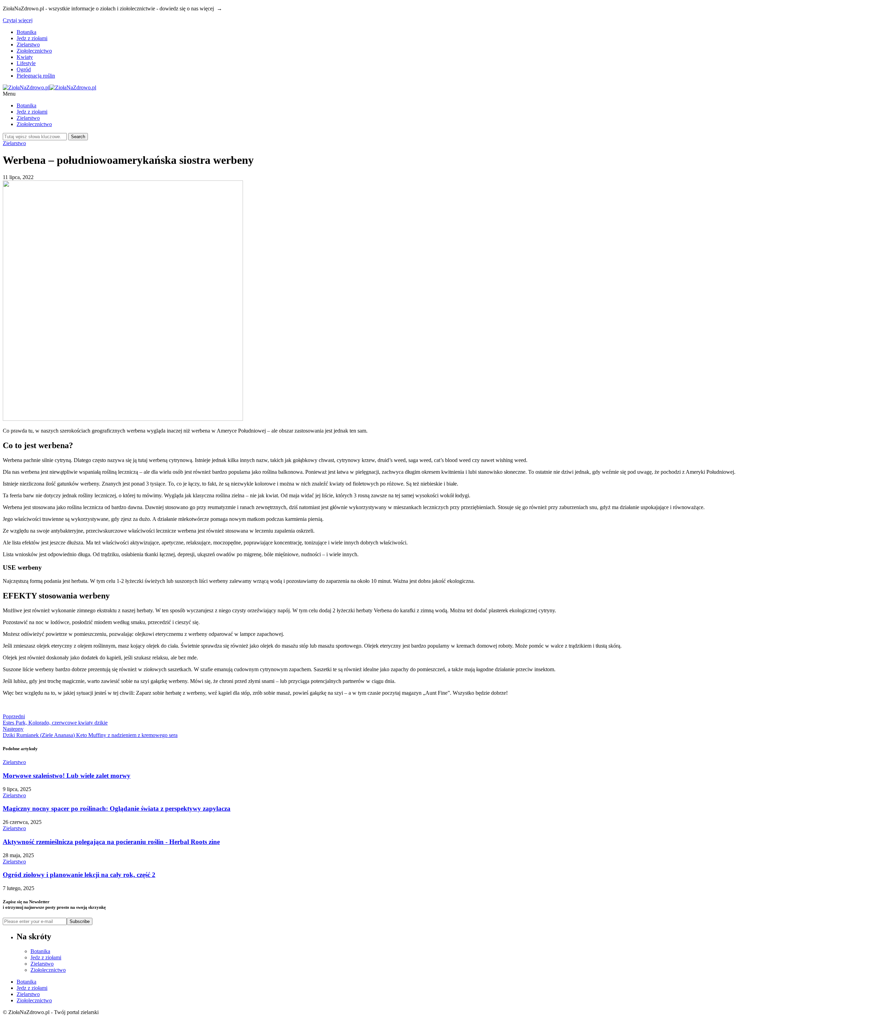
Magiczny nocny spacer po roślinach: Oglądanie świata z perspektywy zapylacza (116, 808)
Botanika (26, 32)
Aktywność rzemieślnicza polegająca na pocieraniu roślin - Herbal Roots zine (111, 841)
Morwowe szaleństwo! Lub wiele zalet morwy (66, 775)
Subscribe (80, 921)
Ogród (24, 69)
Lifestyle (26, 63)
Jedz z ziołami (32, 38)
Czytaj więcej (18, 20)
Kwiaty (25, 57)
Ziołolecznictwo (34, 51)
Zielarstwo (28, 44)
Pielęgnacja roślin (36, 76)
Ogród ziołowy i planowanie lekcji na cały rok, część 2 (79, 874)
